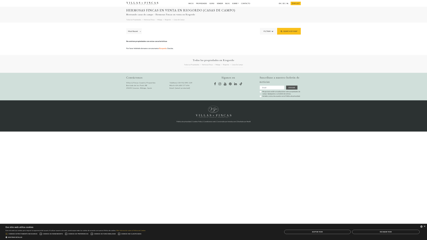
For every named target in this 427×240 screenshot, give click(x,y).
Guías (211, 3)
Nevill (249, 121)
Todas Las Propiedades (191, 65)
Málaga (159, 20)
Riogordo (168, 20)
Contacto (245, 3)
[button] (76, 237)
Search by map (289, 31)
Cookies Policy (197, 121)
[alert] (213, 232)
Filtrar (268, 31)
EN (280, 3)
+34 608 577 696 (182, 85)
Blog (227, 3)
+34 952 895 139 (185, 83)
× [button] (424, 226)
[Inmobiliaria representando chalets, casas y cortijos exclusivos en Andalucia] (143, 3)
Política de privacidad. (292, 96)
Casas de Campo (179, 20)
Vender (220, 3)
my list (296, 3)
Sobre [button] (234, 3)
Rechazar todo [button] (386, 232)
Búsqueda (162, 48)
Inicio (191, 3)
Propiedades (201, 3)
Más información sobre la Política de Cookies (131, 230)
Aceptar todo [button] (317, 232)
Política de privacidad (183, 121)
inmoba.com (232, 121)
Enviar (291, 87)
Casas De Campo (237, 65)
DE (284, 3)
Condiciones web (210, 121)
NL (288, 3)
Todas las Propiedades (133, 20)
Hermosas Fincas (149, 20)
